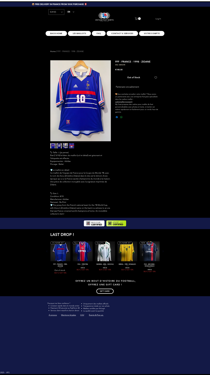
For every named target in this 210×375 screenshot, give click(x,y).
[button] (56, 12)
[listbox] (56, 12)
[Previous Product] (46, 251)
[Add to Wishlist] (155, 77)
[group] (105, 257)
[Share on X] (126, 117)
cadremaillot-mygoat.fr (123, 102)
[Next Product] (163, 251)
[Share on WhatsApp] (121, 117)
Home (53, 51)
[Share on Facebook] (116, 117)
